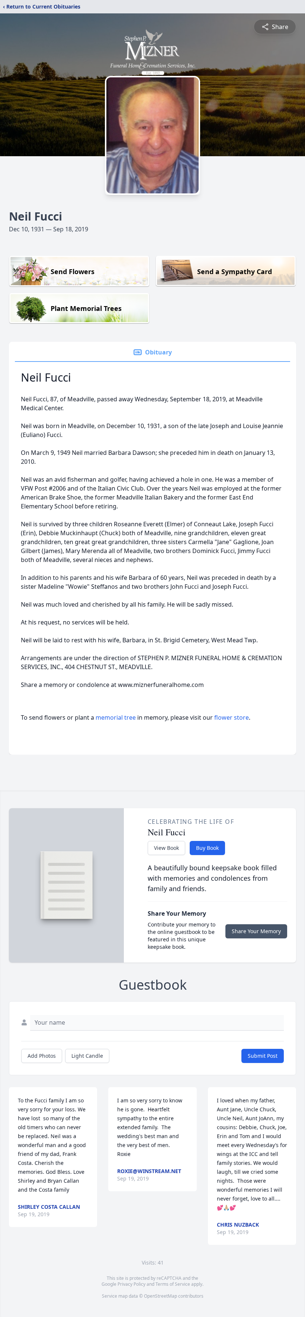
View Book (166, 847)
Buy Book (207, 847)
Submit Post (262, 1055)
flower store (231, 717)
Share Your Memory (256, 931)
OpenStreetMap (160, 1296)
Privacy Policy (131, 1284)
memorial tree (116, 717)
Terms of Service (172, 1284)
